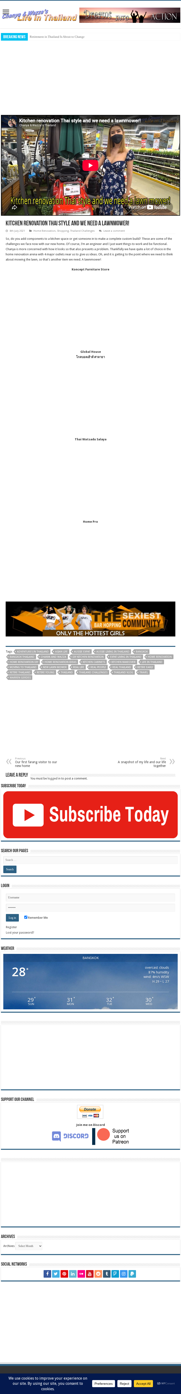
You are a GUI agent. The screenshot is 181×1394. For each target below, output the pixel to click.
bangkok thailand (22, 656)
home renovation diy (24, 662)
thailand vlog (123, 672)
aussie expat (82, 651)
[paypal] (132, 1274)
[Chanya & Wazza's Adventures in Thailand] (90, 13)
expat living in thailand (125, 656)
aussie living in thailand (112, 651)
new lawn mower (55, 667)
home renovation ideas (60, 662)
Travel (144, 672)
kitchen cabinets (94, 662)
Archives (9, 1246)
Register (11, 927)
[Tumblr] (107, 1274)
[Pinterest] (64, 1274)
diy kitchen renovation (88, 656)
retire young (45, 672)
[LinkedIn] (73, 1274)
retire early (145, 667)
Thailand (67, 672)
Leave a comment (114, 230)
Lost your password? (20, 932)
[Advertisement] (90, 77)
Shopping (63, 230)
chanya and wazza (53, 656)
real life (78, 667)
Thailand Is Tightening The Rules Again (55, 36)
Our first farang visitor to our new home (36, 762)
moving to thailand (23, 667)
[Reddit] (98, 1274)
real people (98, 667)
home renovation (160, 656)
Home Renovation (44, 230)
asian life (61, 651)
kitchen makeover (123, 662)
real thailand (121, 667)
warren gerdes (20, 677)
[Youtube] (90, 1274)
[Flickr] (81, 1274)
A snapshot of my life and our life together (142, 762)
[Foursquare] (115, 1274)
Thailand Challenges (82, 230)
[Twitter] (56, 1274)
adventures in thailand (33, 651)
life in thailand (152, 662)
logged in (54, 778)
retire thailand (20, 672)
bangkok (142, 651)
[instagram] (124, 1274)
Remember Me (37, 917)
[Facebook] (47, 1274)
